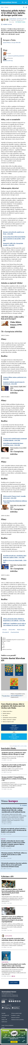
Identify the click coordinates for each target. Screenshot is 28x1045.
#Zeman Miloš (12, 629)
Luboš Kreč (19, 18)
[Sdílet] (23, 7)
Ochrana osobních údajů (16, 1013)
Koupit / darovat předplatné (7, 1025)
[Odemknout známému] (26, 7)
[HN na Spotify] (17, 1001)
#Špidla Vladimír (21, 629)
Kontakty (3, 1013)
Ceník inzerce (4, 1021)
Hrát (9, 674)
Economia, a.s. (10, 993)
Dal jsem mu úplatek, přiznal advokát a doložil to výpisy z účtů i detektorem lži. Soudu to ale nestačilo (14, 830)
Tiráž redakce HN (5, 1015)
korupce (13, 801)
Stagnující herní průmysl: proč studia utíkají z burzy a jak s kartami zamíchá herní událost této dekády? (14, 966)
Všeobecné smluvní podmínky (17, 1019)
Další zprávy (14, 982)
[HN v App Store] (15, 1007)
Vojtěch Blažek (12, 18)
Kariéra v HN (4, 1019)
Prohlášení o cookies (15, 1015)
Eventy (3, 1027)
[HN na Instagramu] (13, 1001)
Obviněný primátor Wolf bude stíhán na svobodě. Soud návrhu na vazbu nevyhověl (14, 854)
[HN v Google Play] (6, 1007)
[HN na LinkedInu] (15, 1001)
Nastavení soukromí (15, 1017)
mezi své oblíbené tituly (16, 695)
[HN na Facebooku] (11, 1001)
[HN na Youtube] (19, 1001)
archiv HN (24, 18)
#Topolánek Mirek (15, 632)
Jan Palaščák (8, 935)
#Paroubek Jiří (5, 632)
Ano (4, 646)
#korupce (4, 629)
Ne (3, 642)
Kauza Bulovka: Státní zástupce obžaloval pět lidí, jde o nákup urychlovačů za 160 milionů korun (13, 810)
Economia (4, 1017)
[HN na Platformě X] (9, 1001)
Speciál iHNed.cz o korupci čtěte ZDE (11, 42)
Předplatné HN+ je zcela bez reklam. (20, 745)
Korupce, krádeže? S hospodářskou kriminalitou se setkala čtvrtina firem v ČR (14, 779)
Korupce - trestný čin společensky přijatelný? (13, 55)
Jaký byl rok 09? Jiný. (8, 60)
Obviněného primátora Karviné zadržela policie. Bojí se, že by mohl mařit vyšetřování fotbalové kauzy (14, 865)
